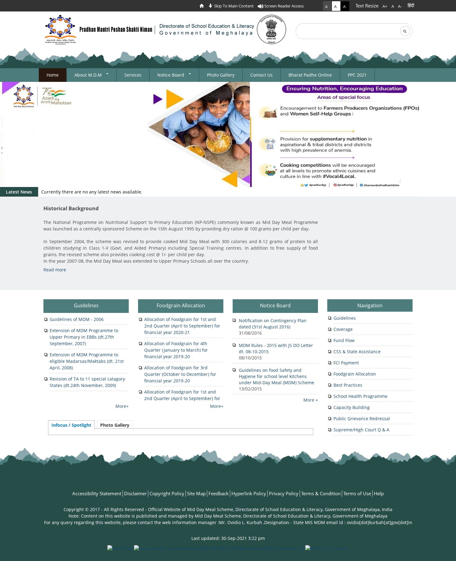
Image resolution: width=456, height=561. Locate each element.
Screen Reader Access (283, 6)
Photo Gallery (221, 75)
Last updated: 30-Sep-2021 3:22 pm (228, 538)
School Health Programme (360, 396)
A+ (384, 6)
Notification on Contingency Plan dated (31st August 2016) (272, 324)
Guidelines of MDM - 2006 (77, 319)
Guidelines (86, 305)
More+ (122, 406)
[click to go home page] (203, 6)
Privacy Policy (283, 493)
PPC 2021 (357, 75)
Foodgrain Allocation (181, 305)
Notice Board (171, 75)
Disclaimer (135, 493)
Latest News (19, 192)
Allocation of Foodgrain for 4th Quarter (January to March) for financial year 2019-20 (176, 350)
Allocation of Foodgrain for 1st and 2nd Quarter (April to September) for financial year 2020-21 (182, 325)
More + (310, 400)
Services (132, 75)
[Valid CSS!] (120, 548)
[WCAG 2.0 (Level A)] (327, 548)
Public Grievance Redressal (361, 418)
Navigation (369, 305)
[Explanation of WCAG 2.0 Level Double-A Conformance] (219, 548)
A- (400, 6)
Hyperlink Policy (248, 493)
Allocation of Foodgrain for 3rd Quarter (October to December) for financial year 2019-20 (180, 374)
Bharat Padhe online (310, 75)
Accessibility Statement (96, 493)
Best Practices (347, 385)
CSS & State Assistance (357, 351)
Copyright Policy (167, 493)
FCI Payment (346, 363)
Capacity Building (351, 407)
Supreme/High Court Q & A (361, 430)
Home (53, 75)
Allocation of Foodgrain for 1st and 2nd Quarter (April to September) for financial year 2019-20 (182, 398)
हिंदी (411, 5)
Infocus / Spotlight (71, 425)
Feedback (218, 493)
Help (379, 493)
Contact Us (261, 75)
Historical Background (71, 208)
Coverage (343, 329)
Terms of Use (357, 493)
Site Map (196, 493)
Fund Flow (344, 340)
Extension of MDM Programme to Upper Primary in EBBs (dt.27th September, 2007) (84, 336)
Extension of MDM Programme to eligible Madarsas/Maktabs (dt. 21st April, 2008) (87, 361)
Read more (54, 270)
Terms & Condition (321, 493)
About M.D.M (88, 75)
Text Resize (366, 5)
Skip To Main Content (233, 6)
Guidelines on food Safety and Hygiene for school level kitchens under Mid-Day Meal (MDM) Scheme (276, 376)
